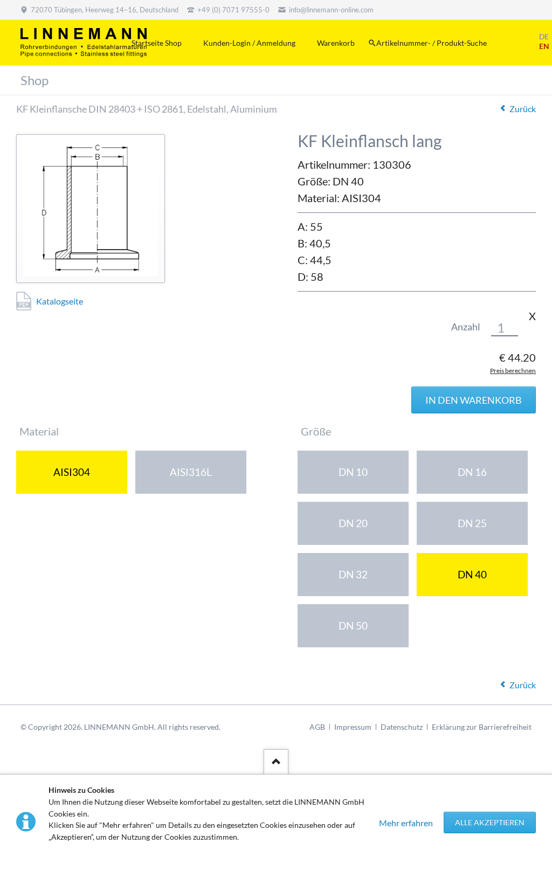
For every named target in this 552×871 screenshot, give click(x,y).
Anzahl (465, 327)
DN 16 (472, 472)
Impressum (352, 726)
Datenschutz (402, 726)
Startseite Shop (157, 42)
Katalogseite (59, 301)
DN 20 (353, 523)
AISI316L (191, 472)
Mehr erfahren (406, 823)
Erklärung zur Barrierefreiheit (482, 726)
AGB (317, 726)
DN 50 (353, 625)
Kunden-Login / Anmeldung (249, 42)
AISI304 (71, 472)
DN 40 (472, 574)
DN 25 (472, 523)
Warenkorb (336, 42)
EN (544, 46)
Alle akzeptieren (490, 822)
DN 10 (353, 472)
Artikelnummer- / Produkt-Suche (431, 42)
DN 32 (353, 574)
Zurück (522, 108)
